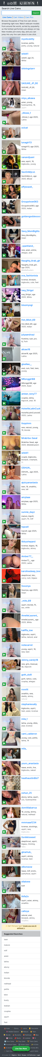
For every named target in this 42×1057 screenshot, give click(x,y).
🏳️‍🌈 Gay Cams (20, 1041)
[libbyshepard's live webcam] (11, 546)
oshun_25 (26, 793)
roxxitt (24, 689)
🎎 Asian (7, 1028)
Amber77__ (27, 556)
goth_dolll (26, 674)
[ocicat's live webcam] (11, 132)
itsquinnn (26, 423)
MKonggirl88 (28, 379)
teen (6, 939)
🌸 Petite (9, 1038)
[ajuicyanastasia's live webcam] (11, 487)
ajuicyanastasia (29, 482)
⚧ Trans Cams (32, 1041)
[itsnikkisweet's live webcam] (11, 842)
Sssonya (25, 586)
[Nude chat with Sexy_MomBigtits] (11, 236)
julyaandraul (27, 334)
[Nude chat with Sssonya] (11, 591)
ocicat (24, 127)
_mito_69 (26, 600)
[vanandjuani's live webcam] (11, 162)
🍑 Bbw (36, 1035)
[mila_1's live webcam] (11, 724)
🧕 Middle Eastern (12, 1032)
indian (6, 972)
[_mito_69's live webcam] (11, 605)
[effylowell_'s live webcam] (11, 192)
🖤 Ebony (15, 1028)
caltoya (25, 911)
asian (6, 956)
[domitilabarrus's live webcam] (11, 812)
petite (6, 989)
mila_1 (24, 719)
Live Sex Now (21, 1048)
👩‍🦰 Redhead (27, 1035)
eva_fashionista (29, 275)
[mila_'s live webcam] (11, 753)
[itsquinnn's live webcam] (11, 428)
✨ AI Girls (34, 1044)
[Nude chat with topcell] (11, 532)
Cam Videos (18, 17)
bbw (6, 995)
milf (5, 950)
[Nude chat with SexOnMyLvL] (11, 177)
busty (6, 1000)
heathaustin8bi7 (30, 778)
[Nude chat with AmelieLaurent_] (11, 620)
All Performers (31, 1055)
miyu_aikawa (28, 98)
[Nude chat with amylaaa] (11, 502)
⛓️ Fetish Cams (23, 1044)
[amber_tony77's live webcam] (11, 399)
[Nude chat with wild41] (11, 59)
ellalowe (25, 881)
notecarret (27, 645)
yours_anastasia (30, 763)
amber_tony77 (29, 393)
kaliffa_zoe (27, 630)
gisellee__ (26, 364)
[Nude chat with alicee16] (11, 354)
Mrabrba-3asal (29, 438)
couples (7, 1011)
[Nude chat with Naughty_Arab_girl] (11, 265)
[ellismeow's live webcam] (11, 872)
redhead (7, 983)
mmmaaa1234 (28, 822)
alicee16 (25, 349)
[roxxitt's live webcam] (11, 694)
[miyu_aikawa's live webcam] (11, 103)
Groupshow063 (29, 201)
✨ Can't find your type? (21, 927)
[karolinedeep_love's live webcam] (11, 576)
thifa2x (25, 896)
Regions (14, 1055)
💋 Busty (18, 1038)
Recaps (24, 1055)
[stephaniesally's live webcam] (11, 709)
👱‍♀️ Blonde (7, 1035)
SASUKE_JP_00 (29, 83)
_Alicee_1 (26, 113)
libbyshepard (28, 541)
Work (19, 1055)
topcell (25, 526)
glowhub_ (26, 852)
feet (5, 1022)
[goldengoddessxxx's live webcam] (11, 221)
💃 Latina (23, 1028)
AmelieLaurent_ (29, 615)
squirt (6, 1017)
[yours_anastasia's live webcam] (11, 768)
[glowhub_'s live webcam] (11, 857)
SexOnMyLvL (28, 172)
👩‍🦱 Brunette (17, 1035)
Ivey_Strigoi (27, 290)
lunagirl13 (26, 142)
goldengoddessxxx (31, 216)
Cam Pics (29, 17)
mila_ (24, 748)
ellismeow (26, 867)
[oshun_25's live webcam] (11, 798)
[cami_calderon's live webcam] (11, 738)
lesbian (7, 1006)
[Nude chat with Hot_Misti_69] (11, 325)
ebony (6, 967)
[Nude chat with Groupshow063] (11, 206)
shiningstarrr (28, 68)
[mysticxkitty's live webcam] (11, 44)
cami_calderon (29, 733)
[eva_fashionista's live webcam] (11, 280)
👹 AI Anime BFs (32, 1048)
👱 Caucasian (33, 1028)
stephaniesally (29, 704)
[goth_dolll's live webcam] (11, 679)
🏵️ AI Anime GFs (9, 1048)
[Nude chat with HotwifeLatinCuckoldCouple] (11, 413)
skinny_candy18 (29, 660)
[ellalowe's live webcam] (11, 886)
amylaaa (25, 497)
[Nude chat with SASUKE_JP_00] (11, 88)
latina (6, 961)
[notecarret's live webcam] (11, 650)
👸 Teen (33, 1032)
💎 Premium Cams (10, 1044)
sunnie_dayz (28, 512)
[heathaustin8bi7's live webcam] (11, 783)
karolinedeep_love (31, 571)
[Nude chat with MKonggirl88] (11, 384)
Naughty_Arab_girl (31, 260)
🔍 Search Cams (32, 1051)
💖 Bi (34, 1038)
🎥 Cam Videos (9, 1051)
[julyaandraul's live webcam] (11, 339)
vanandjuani (27, 157)
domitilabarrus (29, 807)
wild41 (24, 53)
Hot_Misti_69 (28, 320)
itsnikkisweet (28, 837)
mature (7, 945)
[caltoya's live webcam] (11, 916)
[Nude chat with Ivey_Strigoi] (11, 295)
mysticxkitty (27, 39)
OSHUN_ (26, 467)
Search (36, 13)
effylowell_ (27, 187)
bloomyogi (27, 305)
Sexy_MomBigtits (30, 231)
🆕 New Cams (9, 1041)
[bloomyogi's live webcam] (11, 310)
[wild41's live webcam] (11, 458)
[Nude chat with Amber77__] (11, 561)
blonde (7, 978)
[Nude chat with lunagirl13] (11, 147)
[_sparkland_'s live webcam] (11, 251)
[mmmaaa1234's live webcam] (11, 827)
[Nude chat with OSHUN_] (11, 472)
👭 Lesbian (26, 1038)
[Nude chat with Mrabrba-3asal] (11, 443)
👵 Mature (24, 1032)
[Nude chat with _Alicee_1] (11, 118)
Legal (38, 1055)
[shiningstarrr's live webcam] (11, 73)
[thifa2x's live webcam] (11, 901)
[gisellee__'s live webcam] (11, 369)
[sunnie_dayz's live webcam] (11, 517)
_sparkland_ (27, 246)
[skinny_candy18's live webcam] (11, 665)
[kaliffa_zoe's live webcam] (11, 635)
